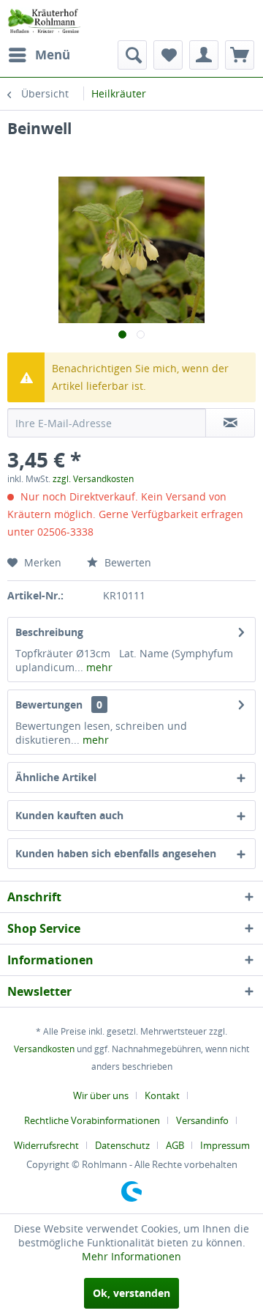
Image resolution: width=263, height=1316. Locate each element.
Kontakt (162, 1095)
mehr (98, 667)
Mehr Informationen (131, 1256)
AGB (175, 1145)
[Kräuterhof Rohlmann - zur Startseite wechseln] (43, 20)
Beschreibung (49, 632)
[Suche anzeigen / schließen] (132, 55)
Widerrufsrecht (46, 1145)
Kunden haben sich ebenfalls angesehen (115, 853)
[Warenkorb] (239, 55)
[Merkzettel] (168, 55)
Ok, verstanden (131, 1293)
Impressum (225, 1145)
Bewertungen (49, 704)
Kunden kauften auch (69, 815)
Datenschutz (122, 1145)
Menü (52, 54)
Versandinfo (202, 1120)
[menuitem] (38, 55)
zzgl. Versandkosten (93, 479)
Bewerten (126, 562)
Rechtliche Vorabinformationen (92, 1120)
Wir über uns (101, 1095)
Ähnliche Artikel (55, 777)
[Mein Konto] (203, 55)
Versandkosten (44, 1049)
